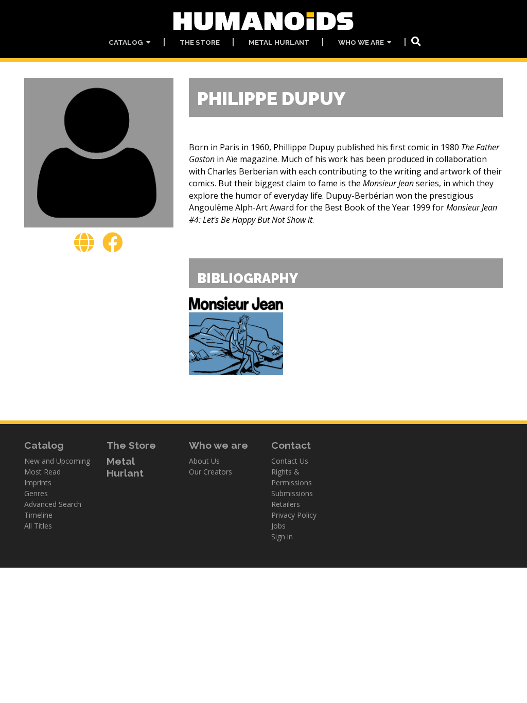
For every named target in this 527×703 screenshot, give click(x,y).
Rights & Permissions (291, 477)
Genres (36, 493)
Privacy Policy (294, 515)
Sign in (282, 536)
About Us (204, 461)
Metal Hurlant (279, 42)
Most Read (42, 472)
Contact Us (289, 461)
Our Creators (210, 472)
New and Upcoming (57, 461)
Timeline (38, 515)
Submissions (292, 493)
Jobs (278, 526)
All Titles (38, 526)
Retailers (285, 504)
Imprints (37, 482)
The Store (200, 42)
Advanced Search (52, 504)
